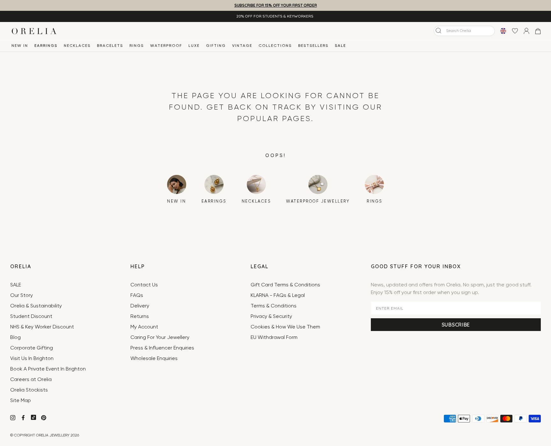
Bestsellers (313, 46)
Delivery (139, 306)
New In (19, 46)
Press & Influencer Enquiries (162, 348)
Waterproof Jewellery (317, 201)
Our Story (21, 295)
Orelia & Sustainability (36, 306)
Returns (139, 316)
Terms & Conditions (274, 306)
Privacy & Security (271, 316)
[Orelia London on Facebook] (24, 418)
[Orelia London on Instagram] (13, 418)
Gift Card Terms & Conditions (285, 285)
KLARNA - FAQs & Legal (278, 295)
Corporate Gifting (31, 348)
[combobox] (464, 31)
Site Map (20, 400)
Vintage (242, 46)
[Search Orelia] (438, 30)
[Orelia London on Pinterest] (44, 418)
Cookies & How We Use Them (285, 327)
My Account (144, 327)
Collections (275, 46)
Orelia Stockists (29, 390)
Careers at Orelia (31, 379)
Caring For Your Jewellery (159, 337)
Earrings (45, 46)
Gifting (216, 46)
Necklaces (77, 46)
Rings (136, 46)
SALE (340, 46)
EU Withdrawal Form (274, 337)
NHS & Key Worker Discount (42, 327)
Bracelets (110, 46)
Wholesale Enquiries (154, 358)
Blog (15, 337)
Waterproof (166, 46)
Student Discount (31, 316)
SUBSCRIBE (456, 324)
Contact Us (144, 285)
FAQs (136, 295)
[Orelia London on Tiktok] (33, 417)
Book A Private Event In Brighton (48, 369)
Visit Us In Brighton (32, 358)
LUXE (194, 46)
